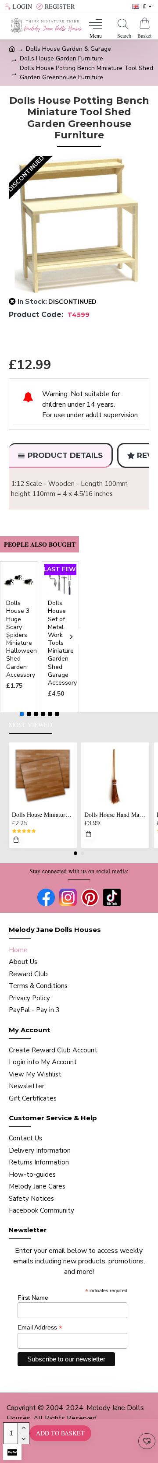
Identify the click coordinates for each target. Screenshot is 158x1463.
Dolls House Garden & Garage (68, 49)
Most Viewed (30, 725)
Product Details (65, 455)
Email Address (40, 1327)
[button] (7, 636)
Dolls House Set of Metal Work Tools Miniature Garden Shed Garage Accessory (62, 643)
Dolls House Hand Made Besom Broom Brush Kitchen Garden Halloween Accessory (115, 815)
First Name (33, 1297)
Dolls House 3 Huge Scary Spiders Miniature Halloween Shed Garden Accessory (21, 639)
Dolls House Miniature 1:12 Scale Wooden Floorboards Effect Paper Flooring (43, 815)
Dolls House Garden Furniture (61, 58)
